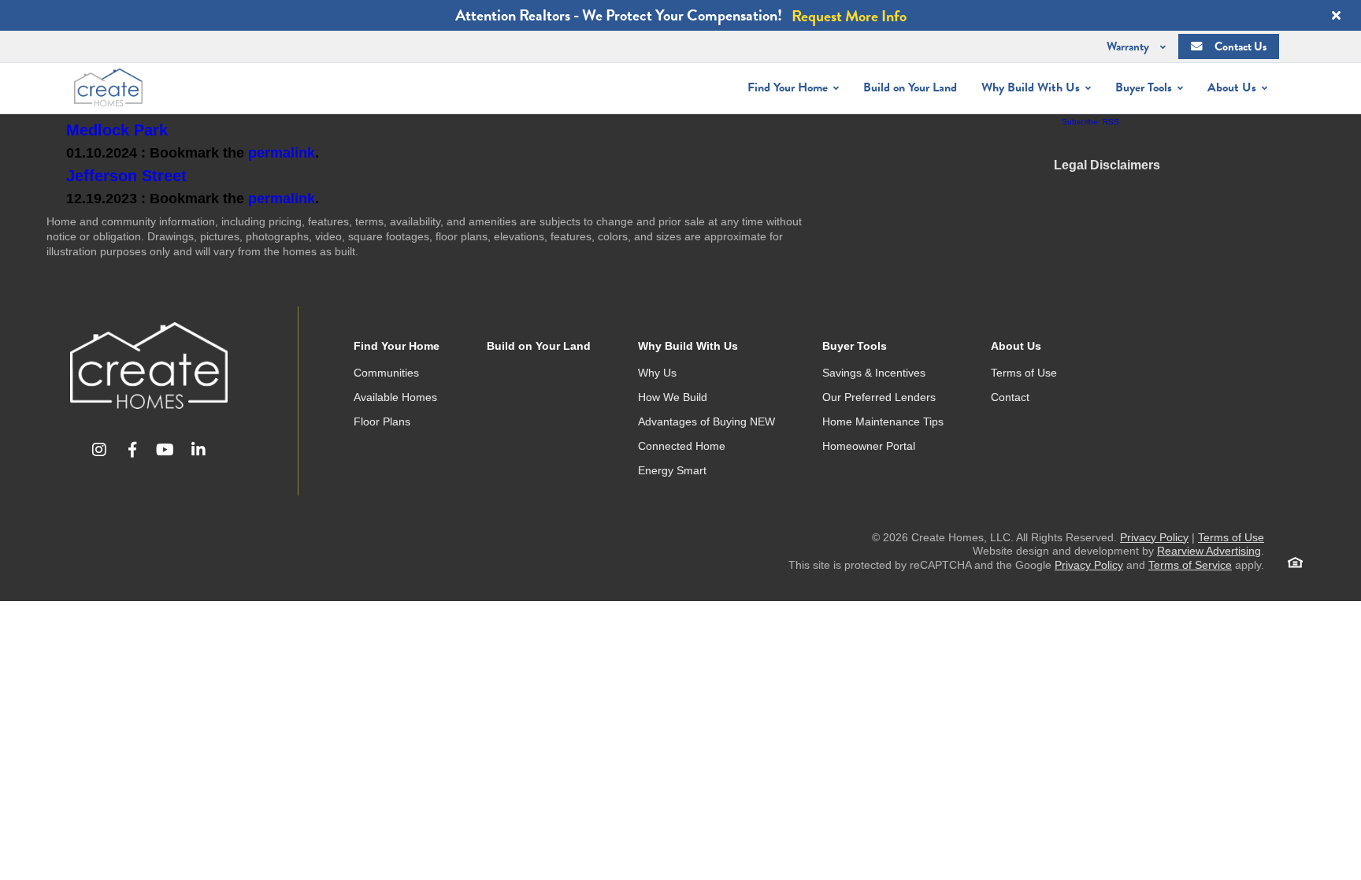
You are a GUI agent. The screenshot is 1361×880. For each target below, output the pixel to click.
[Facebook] (132, 449)
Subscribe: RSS (1090, 121)
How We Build (672, 397)
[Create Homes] (149, 366)
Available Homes (395, 397)
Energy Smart (672, 470)
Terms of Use (1024, 372)
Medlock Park (117, 130)
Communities (386, 372)
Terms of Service (1190, 565)
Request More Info (849, 16)
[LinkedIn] (198, 449)
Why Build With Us (688, 346)
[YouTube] (165, 449)
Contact (1010, 397)
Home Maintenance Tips (883, 421)
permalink (281, 153)
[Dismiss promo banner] (1336, 16)
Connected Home (681, 446)
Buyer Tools (854, 346)
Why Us (657, 372)
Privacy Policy (1154, 537)
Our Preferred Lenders (879, 397)
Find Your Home (396, 346)
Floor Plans (382, 421)
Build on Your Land (910, 87)
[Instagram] (99, 449)
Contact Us (1240, 46)
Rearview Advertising (1209, 550)
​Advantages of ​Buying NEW (706, 421)
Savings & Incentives (873, 372)
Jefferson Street (126, 175)
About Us (1016, 346)
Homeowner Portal (868, 446)
